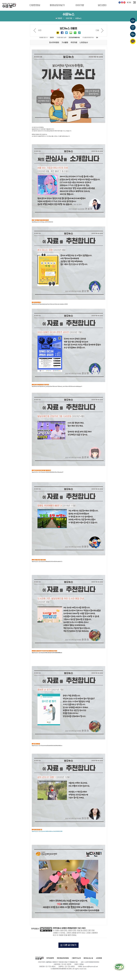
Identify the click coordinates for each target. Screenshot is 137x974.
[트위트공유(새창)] (66, 32)
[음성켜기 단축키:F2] (133, 20)
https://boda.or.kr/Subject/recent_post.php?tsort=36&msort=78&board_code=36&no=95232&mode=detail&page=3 (57, 386)
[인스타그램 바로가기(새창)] (122, 2)
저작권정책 (50, 958)
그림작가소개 (76, 958)
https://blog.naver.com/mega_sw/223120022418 (42, 222)
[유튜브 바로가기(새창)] (124, 2)
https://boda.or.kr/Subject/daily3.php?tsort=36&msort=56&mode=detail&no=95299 (50, 304)
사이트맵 (134, 2)
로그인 (129, 2)
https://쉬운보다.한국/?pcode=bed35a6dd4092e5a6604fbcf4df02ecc (47, 745)
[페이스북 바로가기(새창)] (120, 2)
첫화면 (59, 18)
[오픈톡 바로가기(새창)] (133, 41)
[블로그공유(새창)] (70, 32)
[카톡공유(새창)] (57, 32)
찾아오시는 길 (88, 958)
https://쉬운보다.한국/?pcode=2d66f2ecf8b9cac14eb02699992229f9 (47, 831)
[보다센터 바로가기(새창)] (133, 34)
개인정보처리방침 (63, 958)
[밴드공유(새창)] (75, 32)
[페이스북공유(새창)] (62, 32)
